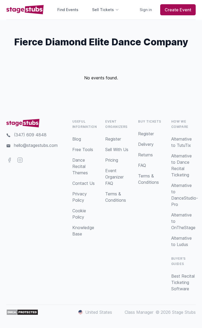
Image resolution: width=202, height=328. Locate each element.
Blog (76, 139)
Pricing (111, 160)
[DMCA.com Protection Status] (22, 312)
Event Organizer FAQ (114, 177)
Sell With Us (116, 149)
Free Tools (82, 149)
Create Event (178, 9)
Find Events (67, 9)
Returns (145, 154)
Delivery (146, 144)
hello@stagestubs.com (36, 145)
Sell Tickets (103, 9)
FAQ (142, 165)
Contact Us (83, 183)
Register (113, 139)
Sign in (146, 9)
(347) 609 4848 (30, 134)
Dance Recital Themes (80, 166)
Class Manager (139, 312)
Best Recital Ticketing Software (183, 282)
